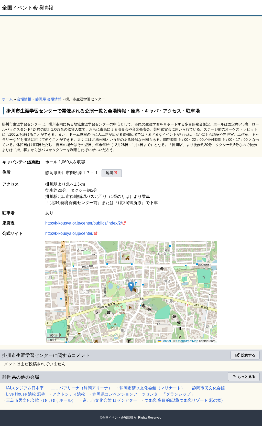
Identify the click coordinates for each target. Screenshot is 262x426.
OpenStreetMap (187, 340)
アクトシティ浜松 (68, 394)
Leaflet (166, 340)
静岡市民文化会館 (208, 388)
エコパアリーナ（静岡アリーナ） (81, 388)
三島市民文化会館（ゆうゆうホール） (41, 400)
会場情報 (24, 99)
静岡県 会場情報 (48, 99)
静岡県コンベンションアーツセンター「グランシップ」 (143, 394)
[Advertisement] (131, 57)
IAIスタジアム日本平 (25, 388)
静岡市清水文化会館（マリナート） (152, 388)
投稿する (247, 355)
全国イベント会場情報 (27, 7)
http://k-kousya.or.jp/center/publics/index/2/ (83, 223)
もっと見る (245, 377)
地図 (109, 173)
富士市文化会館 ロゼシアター (110, 400)
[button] (131, 286)
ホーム (7, 99)
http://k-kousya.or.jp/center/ (69, 233)
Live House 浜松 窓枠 (25, 394)
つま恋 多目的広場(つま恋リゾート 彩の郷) (183, 400)
